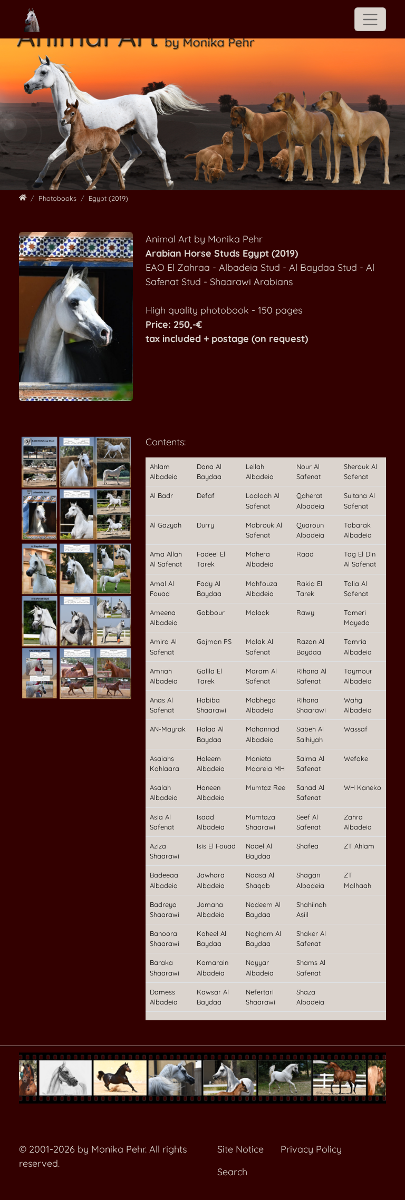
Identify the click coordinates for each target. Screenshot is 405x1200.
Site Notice (240, 1149)
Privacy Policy (311, 1149)
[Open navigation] (370, 19)
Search (232, 1172)
